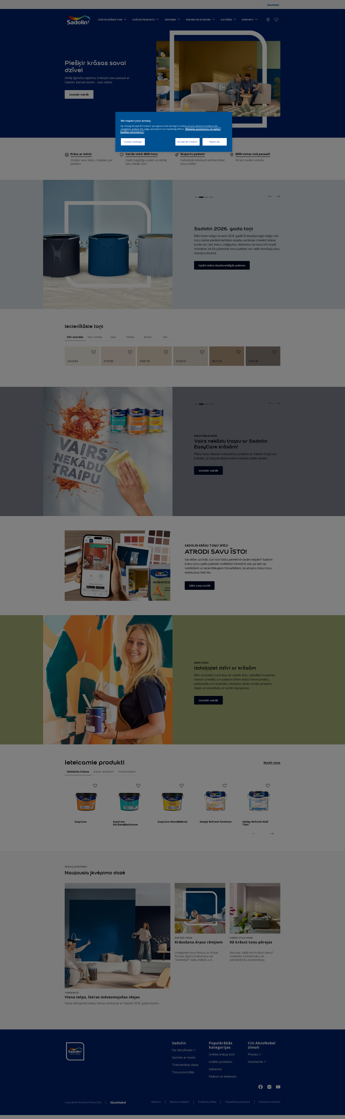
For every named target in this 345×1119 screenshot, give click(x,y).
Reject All (215, 141)
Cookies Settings (133, 141)
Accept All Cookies (187, 141)
